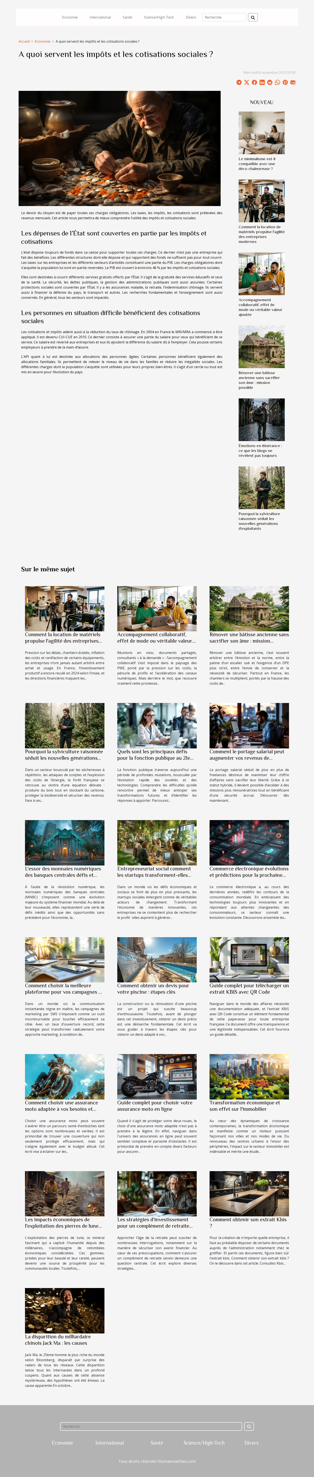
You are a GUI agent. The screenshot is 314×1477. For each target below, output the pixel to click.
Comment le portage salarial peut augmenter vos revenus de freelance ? (247, 757)
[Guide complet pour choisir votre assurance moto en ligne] (157, 1076)
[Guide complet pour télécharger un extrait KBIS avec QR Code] (249, 959)
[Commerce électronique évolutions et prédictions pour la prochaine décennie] (249, 842)
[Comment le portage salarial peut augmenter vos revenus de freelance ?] (249, 725)
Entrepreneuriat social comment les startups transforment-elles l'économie (154, 875)
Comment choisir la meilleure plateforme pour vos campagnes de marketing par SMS (64, 991)
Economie (70, 17)
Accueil (24, 41)
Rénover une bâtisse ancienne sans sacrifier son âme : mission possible (249, 640)
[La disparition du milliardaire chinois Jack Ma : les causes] (64, 1310)
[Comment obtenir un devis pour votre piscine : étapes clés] (157, 959)
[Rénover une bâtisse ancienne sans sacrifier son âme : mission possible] (262, 346)
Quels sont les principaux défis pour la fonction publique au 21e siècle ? (153, 757)
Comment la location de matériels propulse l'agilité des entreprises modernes (62, 640)
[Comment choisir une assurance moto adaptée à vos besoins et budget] (64, 1076)
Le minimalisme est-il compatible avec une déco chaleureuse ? (257, 164)
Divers (191, 17)
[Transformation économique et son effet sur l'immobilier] (249, 1076)
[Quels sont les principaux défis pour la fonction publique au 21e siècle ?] (157, 725)
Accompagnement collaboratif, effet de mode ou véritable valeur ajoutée (154, 640)
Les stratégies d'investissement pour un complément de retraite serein (153, 1225)
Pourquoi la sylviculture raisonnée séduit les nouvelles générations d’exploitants (64, 757)
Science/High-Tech (159, 17)
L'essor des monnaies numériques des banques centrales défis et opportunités (63, 875)
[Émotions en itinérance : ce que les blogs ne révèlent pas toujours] (262, 419)
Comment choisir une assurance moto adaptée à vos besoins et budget (61, 1108)
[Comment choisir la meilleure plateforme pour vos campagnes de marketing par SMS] (64, 959)
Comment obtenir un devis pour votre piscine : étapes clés (153, 988)
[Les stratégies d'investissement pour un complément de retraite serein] (157, 1193)
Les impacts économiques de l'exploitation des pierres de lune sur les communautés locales (61, 1225)
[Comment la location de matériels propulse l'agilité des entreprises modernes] (262, 200)
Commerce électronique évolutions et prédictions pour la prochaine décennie (249, 875)
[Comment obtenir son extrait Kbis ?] (249, 1193)
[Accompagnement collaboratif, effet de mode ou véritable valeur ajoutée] (262, 273)
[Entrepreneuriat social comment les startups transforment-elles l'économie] (157, 842)
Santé (127, 17)
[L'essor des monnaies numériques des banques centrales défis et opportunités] (64, 842)
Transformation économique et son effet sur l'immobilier (245, 1105)
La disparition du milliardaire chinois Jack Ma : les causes (58, 1339)
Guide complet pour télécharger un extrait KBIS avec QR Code (249, 988)
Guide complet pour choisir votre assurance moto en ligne (154, 1105)
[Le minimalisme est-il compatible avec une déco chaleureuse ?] (262, 132)
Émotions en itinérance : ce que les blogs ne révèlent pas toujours (260, 450)
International (100, 17)
